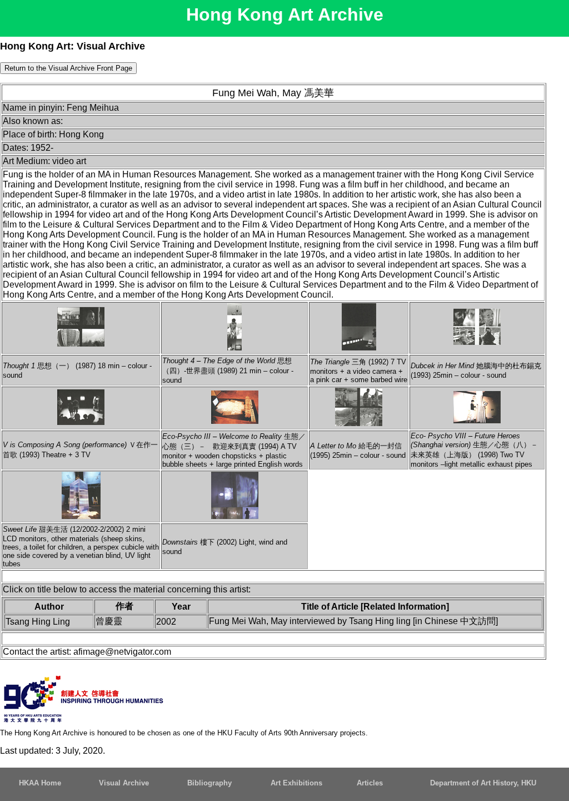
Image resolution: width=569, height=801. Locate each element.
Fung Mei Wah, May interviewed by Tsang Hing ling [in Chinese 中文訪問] (353, 621)
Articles (370, 783)
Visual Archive (124, 783)
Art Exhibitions (296, 783)
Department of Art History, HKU (483, 783)
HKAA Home (40, 783)
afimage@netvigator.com (122, 651)
